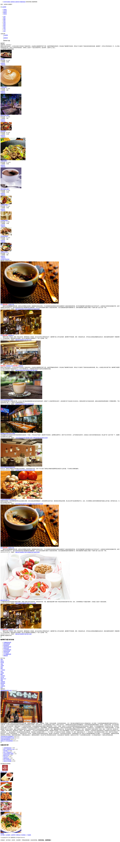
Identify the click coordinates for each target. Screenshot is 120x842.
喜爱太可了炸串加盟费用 (7, 740)
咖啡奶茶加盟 (18, 603)
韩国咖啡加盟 (30, 309)
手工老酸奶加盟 (7, 654)
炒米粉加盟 (6, 648)
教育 (4, 25)
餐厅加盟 (29, 339)
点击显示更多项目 (5, 259)
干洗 (4, 29)
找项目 (8, 1)
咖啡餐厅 (3, 58)
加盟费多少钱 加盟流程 (12, 365)
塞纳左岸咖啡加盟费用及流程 (8, 467)
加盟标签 (5, 37)
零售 (4, 28)
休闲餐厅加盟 (18, 470)
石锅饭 (2, 672)
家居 (4, 23)
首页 (4, 16)
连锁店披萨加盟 (39, 503)
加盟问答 (17, 1)
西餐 (2, 680)
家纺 (4, 20)
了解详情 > (3, 64)
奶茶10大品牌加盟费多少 (7, 399)
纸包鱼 (2, 662)
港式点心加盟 (32, 603)
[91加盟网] (3, 7)
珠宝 (4, 31)
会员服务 (8, 835)
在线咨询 (3, 63)
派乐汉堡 (5, 756)
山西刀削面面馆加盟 (20, 437)
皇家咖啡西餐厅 (4, 204)
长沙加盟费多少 (7, 335)
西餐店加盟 (32, 503)
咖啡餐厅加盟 (23, 309)
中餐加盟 (35, 437)
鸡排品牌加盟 (6, 643)
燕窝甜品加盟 (6, 651)
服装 (4, 19)
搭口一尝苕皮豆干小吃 (8, 749)
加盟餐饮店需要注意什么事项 (8, 433)
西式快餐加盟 (18, 503)
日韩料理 (3, 686)
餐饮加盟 (39, 437)
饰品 (4, 26)
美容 (4, 22)
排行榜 (5, 1)
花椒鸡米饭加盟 (7, 646)
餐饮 (4, 18)
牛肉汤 (2, 684)
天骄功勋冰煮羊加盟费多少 (7, 736)
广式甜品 (3, 670)
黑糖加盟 (5, 655)
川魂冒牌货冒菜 (7, 747)
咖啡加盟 (17, 309)
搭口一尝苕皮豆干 (7, 752)
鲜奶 (2, 667)
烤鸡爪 (2, 661)
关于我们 (3, 835)
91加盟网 (5, 35)
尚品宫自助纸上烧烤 (8, 753)
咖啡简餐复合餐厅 (5, 189)
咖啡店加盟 (37, 309)
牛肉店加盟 (6, 652)
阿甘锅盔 (5, 750)
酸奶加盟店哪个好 (5, 600)
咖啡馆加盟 (23, 370)
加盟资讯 (13, 1)
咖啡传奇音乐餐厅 (5, 115)
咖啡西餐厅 (3, 131)
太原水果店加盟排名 (6, 739)
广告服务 (29, 835)
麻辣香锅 (3, 683)
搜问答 (5, 14)
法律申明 (13, 835)
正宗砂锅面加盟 (7, 649)
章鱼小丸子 (3, 678)
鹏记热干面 (6, 755)
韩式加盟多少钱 (7, 304)
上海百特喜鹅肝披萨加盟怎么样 (8, 499)
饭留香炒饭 (6, 758)
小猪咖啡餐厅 (4, 87)
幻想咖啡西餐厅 (4, 220)
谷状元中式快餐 (7, 761)
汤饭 (2, 664)
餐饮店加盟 (45, 437)
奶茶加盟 (17, 404)
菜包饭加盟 (6, 645)
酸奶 (2, 674)
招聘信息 (18, 835)
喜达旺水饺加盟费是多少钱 (7, 738)
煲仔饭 (2, 677)
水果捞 (2, 665)
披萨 (2, 668)
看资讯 (5, 12)
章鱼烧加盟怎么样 (6, 690)
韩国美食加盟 (30, 404)
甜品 (2, 687)
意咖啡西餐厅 (4, 160)
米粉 (2, 671)
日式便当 (3, 675)
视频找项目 (23, 1)
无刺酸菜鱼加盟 (7, 642)
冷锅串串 (3, 681)
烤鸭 (2, 659)
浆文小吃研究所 (7, 759)
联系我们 (23, 835)
